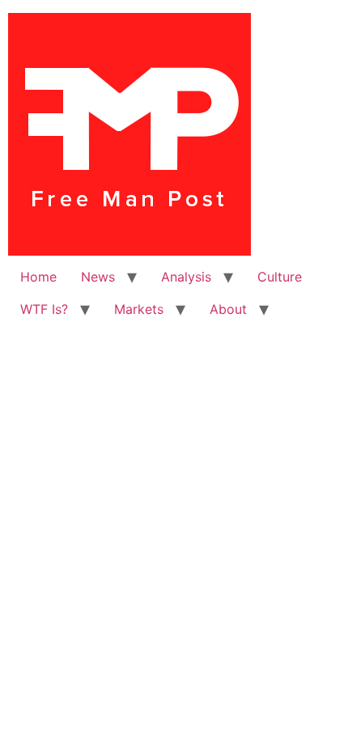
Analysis (186, 277)
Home (38, 277)
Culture (279, 277)
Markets (138, 309)
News (98, 277)
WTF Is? (44, 309)
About (228, 309)
